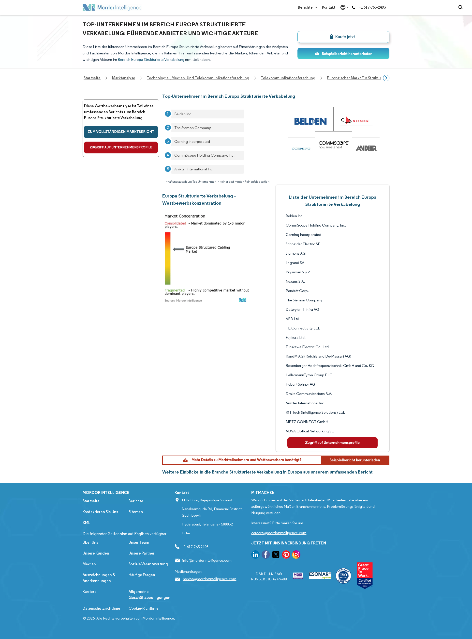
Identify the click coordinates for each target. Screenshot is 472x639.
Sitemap (136, 511)
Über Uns (90, 542)
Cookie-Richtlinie (144, 608)
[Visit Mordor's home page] (112, 7)
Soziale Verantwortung (148, 564)
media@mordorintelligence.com (209, 578)
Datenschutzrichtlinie (101, 608)
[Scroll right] (386, 78)
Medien (89, 564)
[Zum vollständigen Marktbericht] (121, 132)
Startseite (91, 501)
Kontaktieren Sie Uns (100, 511)
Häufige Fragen (142, 575)
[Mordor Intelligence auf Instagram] (296, 555)
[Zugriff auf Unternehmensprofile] (121, 147)
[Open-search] (461, 7)
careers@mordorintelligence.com (278, 532)
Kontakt (328, 7)
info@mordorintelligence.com (207, 560)
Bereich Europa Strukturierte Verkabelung (151, 59)
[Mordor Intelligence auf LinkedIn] (255, 555)
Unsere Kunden (96, 553)
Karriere (90, 591)
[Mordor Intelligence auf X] (276, 555)
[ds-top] (343, 53)
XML (86, 522)
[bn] (343, 37)
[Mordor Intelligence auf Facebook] (266, 555)
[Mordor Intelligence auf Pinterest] (286, 555)
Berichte (305, 7)
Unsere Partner (142, 553)
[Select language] (343, 7)
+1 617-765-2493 (372, 7)
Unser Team (139, 542)
